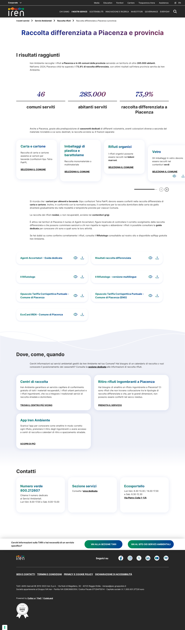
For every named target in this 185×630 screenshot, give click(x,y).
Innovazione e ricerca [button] (117, 11)
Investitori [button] (137, 11)
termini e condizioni (49, 574)
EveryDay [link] (165, 11)
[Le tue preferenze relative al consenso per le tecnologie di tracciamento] (4, 627)
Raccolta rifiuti (64, 21)
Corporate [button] (13, 2)
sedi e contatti (25, 574)
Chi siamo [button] (64, 11)
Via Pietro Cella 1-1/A (135, 497)
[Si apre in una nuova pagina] (22, 617)
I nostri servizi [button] (79, 11)
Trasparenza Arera (147, 3)
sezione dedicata (97, 366)
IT (175, 3)
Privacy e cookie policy (78, 574)
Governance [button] (151, 11)
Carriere (130, 3)
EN (179, 3)
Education (107, 3)
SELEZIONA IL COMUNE (33, 169)
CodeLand (48, 598)
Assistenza (163, 3)
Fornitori (119, 3)
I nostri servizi (23, 21)
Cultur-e (31, 598)
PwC (39, 598)
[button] (175, 11)
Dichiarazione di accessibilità (113, 574)
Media (96, 3)
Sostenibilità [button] (96, 11)
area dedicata (90, 491)
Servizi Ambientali (43, 21)
